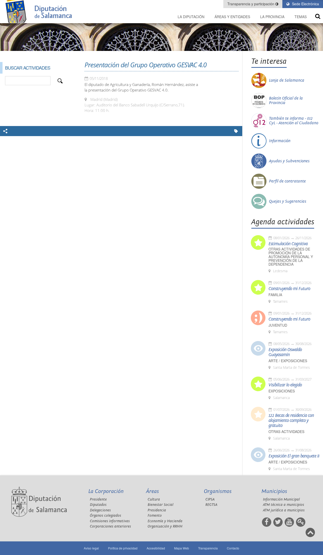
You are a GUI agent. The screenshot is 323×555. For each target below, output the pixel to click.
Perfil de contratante (287, 181)
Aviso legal (91, 548)
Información (279, 141)
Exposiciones (281, 391)
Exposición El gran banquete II (293, 456)
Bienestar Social (160, 505)
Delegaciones (100, 510)
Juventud (277, 325)
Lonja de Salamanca (286, 80)
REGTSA (211, 505)
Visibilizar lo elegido (285, 385)
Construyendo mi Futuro (289, 288)
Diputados (98, 505)
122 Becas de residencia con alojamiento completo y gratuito (291, 420)
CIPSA (209, 499)
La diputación (191, 16)
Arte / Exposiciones (287, 361)
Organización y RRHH (165, 526)
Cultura (154, 499)
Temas (300, 16)
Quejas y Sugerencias (287, 201)
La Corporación (106, 491)
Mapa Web (181, 548)
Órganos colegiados (105, 515)
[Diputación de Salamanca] (40, 11)
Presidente (98, 499)
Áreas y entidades (232, 16)
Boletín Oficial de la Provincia (286, 100)
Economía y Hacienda (165, 521)
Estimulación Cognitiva (288, 243)
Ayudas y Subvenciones (289, 161)
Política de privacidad (123, 548)
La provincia (272, 16)
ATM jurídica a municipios (284, 510)
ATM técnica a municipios (283, 505)
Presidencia (157, 510)
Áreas (152, 491)
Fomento (155, 515)
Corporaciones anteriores (110, 526)
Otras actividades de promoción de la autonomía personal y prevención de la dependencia (290, 256)
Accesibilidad (156, 548)
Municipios (274, 491)
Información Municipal (281, 499)
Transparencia (208, 548)
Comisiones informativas (110, 521)
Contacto (233, 548)
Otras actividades (286, 432)
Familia (275, 295)
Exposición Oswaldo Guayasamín (285, 352)
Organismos (218, 491)
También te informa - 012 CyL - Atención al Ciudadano (293, 120)
